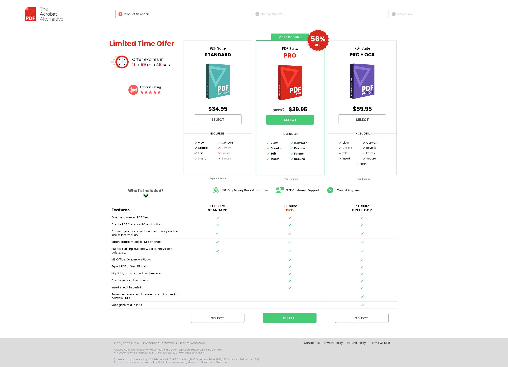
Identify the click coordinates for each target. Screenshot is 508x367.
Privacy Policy (333, 343)
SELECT (217, 119)
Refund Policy (356, 343)
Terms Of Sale (380, 343)
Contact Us (312, 343)
